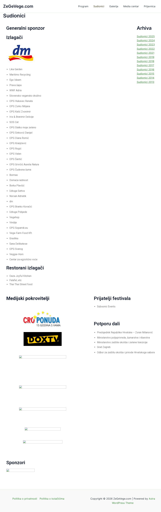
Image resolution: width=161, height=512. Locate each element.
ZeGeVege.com (18, 6)
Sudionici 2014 (145, 77)
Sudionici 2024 (146, 40)
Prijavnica (149, 6)
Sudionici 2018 (145, 61)
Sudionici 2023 (146, 44)
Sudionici (98, 6)
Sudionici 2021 (145, 52)
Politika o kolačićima (52, 498)
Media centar (131, 6)
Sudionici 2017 (145, 65)
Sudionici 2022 (146, 48)
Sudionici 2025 (146, 36)
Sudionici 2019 (145, 57)
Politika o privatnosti (24, 498)
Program (83, 6)
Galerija (113, 6)
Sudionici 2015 (145, 73)
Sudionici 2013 (145, 82)
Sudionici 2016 (145, 69)
